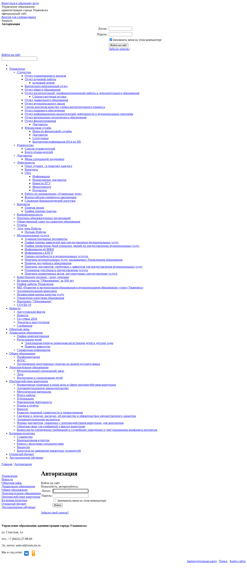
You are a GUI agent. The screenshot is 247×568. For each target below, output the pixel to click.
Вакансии (23, 447)
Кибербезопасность (30, 214)
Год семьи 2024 (27, 318)
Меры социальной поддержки (44, 159)
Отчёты (22, 225)
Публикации (25, 398)
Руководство (25, 145)
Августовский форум (31, 311)
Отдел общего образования (42, 89)
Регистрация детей (29, 339)
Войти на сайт (11, 54)
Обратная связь (19, 329)
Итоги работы (26, 395)
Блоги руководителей (39, 152)
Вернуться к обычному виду (20, 3)
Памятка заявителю (37, 346)
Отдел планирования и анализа (45, 75)
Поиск (223, 561)
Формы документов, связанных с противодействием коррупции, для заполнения (70, 423)
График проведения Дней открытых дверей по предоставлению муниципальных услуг (82, 245)
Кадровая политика (22, 433)
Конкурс (22, 409)
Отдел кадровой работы (40, 79)
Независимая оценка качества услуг (40, 294)
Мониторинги (41, 186)
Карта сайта (237, 561)
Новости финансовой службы (52, 131)
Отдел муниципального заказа (45, 103)
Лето (20, 374)
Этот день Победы (29, 228)
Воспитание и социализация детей (40, 377)
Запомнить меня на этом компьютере (137, 39)
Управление (17, 68)
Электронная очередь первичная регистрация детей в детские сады (69, 343)
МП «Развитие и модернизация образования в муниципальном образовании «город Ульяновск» (80, 287)
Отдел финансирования (40, 120)
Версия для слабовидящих (19, 17)
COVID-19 (24, 304)
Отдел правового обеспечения (45, 110)
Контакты (23, 204)
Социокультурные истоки (49, 96)
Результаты (39, 190)
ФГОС (21, 360)
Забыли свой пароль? (55, 512)
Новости (15, 308)
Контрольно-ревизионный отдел (46, 86)
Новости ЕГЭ (41, 183)
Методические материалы (34, 391)
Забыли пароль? (119, 49)
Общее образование (22, 353)
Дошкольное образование (26, 332)
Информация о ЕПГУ (39, 252)
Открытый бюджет (21, 454)
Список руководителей (40, 148)
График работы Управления (35, 284)
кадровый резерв (43, 82)
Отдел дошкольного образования (46, 100)
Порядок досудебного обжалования (48, 263)
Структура (24, 72)
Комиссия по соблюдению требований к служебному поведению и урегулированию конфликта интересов (87, 429)
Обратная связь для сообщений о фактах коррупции (51, 426)
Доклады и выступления (33, 322)
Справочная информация (33, 350)
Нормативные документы (49, 179)
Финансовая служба (38, 127)
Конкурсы (31, 169)
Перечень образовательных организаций (44, 218)
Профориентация (28, 357)
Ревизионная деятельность (34, 402)
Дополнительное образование (29, 367)
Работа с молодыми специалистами (40, 443)
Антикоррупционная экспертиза (38, 419)
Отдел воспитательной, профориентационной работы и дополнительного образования (82, 93)
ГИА (28, 173)
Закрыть (7, 20)
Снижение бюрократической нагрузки (50, 200)
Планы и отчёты (28, 405)
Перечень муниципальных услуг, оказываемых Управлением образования (73, 259)
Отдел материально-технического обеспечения (55, 117)
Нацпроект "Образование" (34, 301)
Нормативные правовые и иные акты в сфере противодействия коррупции (66, 384)
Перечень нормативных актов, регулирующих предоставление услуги (71, 273)
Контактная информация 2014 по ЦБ (56, 141)
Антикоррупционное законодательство (43, 388)
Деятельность (26, 162)
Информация (41, 176)
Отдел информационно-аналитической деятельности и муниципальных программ (79, 114)
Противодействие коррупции (28, 381)
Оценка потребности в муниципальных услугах (56, 256)
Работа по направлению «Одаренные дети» (53, 193)
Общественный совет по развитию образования (48, 221)
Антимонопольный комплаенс (37, 291)
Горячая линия (34, 207)
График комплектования (33, 336)
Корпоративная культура (33, 440)
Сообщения (24, 325)
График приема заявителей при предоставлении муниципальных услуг (72, 242)
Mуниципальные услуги (33, 235)
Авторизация (23, 464)
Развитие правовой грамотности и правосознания (50, 412)
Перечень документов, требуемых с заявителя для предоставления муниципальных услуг (84, 266)
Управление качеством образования (40, 298)
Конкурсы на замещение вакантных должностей (49, 450)
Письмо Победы (35, 232)
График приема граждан (41, 211)
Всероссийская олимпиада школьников (50, 197)
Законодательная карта (202, 561)
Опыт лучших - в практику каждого (48, 166)
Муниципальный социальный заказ (40, 370)
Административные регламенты (46, 239)
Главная (7, 464)
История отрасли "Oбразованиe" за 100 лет (45, 280)
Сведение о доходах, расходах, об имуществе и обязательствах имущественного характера (76, 416)
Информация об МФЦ (39, 249)
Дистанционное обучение (26, 457)
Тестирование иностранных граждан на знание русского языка (58, 363)
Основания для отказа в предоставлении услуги (56, 270)
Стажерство (25, 436)
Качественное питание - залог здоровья (43, 277)
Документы (40, 124)
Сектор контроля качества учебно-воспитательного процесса (65, 107)
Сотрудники (40, 138)
